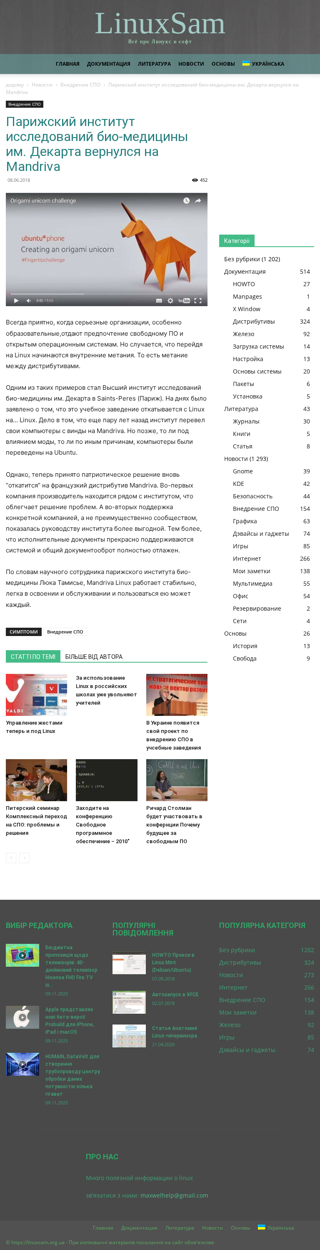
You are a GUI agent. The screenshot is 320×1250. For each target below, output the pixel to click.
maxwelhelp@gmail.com (174, 1195)
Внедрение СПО (80, 84)
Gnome (243, 471)
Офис (240, 596)
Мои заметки (251, 571)
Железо (243, 334)
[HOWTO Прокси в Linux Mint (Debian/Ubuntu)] (129, 962)
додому (15, 84)
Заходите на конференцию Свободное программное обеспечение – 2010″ (103, 824)
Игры (240, 546)
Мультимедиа (252, 583)
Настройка (248, 359)
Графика (245, 521)
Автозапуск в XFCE (175, 995)
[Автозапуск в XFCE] (129, 1002)
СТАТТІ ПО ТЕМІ (33, 656)
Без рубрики (242, 259)
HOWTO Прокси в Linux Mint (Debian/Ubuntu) (173, 962)
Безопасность (252, 496)
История (245, 646)
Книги (241, 434)
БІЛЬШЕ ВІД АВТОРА (93, 656)
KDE (238, 484)
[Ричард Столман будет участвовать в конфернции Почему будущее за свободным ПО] (177, 780)
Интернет (247, 558)
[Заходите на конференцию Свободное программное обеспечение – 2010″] (106, 780)
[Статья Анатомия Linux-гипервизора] (129, 1036)
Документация (108, 63)
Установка (247, 396)
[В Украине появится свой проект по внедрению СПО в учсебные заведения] (177, 695)
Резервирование (257, 608)
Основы (223, 63)
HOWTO (244, 284)
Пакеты (243, 384)
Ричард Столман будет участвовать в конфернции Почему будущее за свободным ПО (174, 824)
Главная (68, 63)
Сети (240, 621)
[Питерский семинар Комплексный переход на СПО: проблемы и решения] (36, 780)
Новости (191, 63)
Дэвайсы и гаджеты (261, 533)
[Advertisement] (266, 159)
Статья (242, 446)
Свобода (245, 658)
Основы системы (257, 371)
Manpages (247, 296)
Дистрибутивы (254, 321)
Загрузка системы (258, 346)
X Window (246, 309)
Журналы (246, 421)
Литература (154, 63)
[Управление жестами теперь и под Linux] (36, 695)
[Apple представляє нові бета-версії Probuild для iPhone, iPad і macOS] (22, 1017)
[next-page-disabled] (24, 858)
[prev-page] (11, 858)
